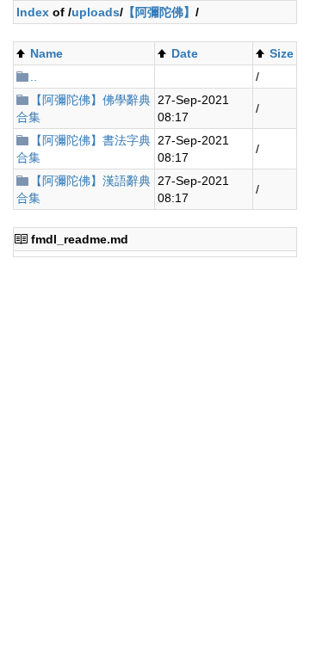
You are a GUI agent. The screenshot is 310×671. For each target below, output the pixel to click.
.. (33, 76)
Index (32, 12)
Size (282, 53)
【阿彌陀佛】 (159, 12)
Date (184, 53)
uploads (95, 12)
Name (46, 53)
